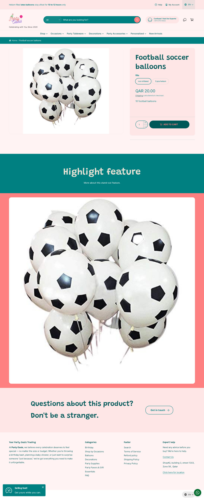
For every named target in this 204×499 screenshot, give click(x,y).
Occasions (56, 33)
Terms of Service (132, 451)
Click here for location (173, 472)
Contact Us (168, 457)
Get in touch (158, 410)
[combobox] (101, 19)
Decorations (95, 33)
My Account (174, 4)
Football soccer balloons (30, 40)
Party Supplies (92, 463)
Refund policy (130, 455)
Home (14, 40)
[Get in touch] (184, 19)
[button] (192, 19)
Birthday (89, 447)
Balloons (89, 455)
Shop (42, 33)
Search (127, 447)
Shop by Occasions (94, 451)
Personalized (137, 33)
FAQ (87, 475)
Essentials (90, 471)
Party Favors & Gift (94, 467)
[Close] (43, 487)
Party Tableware (75, 33)
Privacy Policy (131, 463)
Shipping (139, 95)
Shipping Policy (131, 459)
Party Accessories (116, 33)
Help (160, 4)
